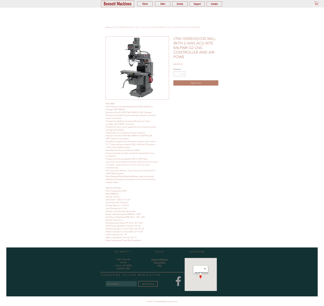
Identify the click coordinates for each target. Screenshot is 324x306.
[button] (316, 3)
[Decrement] (175, 74)
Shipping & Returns (159, 259)
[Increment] (183, 74)
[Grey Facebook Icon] (178, 281)
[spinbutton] (179, 74)
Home (108, 27)
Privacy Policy (159, 262)
